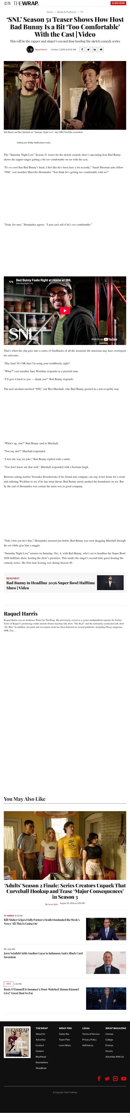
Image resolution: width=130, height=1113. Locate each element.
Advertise (41, 1039)
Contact (40, 1045)
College (109, 1039)
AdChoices (87, 1045)
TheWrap (42, 1028)
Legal (86, 1028)
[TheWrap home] (26, 3)
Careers (40, 1051)
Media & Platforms (66, 12)
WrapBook (41, 1068)
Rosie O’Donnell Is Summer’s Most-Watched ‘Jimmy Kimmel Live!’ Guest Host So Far (41, 991)
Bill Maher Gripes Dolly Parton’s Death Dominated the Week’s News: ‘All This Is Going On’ (42, 921)
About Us (40, 1034)
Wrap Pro (65, 1028)
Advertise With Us (114, 1056)
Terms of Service (91, 1034)
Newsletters (42, 1062)
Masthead (41, 1056)
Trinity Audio (33, 143)
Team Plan (64, 1039)
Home (50, 12)
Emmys (109, 1045)
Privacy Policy (89, 1039)
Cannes (109, 1034)
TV (81, 12)
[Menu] (7, 3)
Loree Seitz (53, 904)
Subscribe (118, 3)
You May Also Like (25, 798)
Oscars (109, 1051)
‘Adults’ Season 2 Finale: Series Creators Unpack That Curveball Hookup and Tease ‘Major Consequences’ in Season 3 (65, 891)
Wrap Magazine (115, 1028)
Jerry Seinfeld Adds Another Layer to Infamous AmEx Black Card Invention (43, 955)
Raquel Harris (41, 49)
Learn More (65, 1045)
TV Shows (9, 916)
